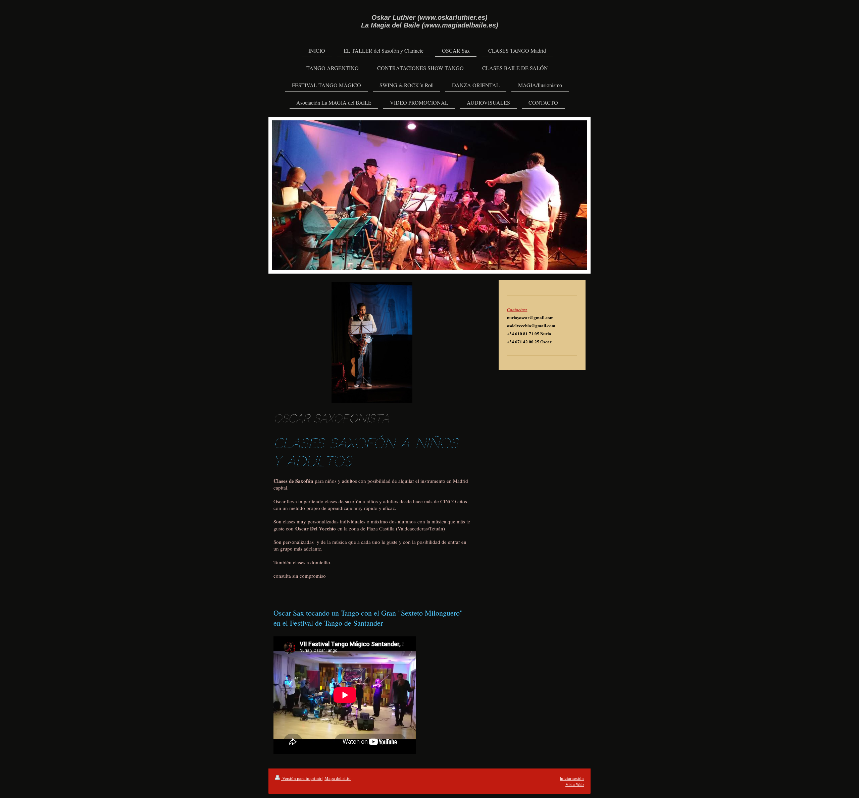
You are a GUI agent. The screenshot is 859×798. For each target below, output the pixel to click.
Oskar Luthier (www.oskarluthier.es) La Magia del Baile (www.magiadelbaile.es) (429, 21)
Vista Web (574, 784)
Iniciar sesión (572, 778)
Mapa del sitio (337, 778)
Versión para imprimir (301, 778)
